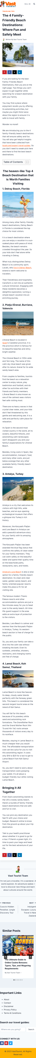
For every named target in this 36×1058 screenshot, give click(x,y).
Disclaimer (8, 1006)
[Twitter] (10, 1043)
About (6, 999)
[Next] (30, 956)
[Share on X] (14, 72)
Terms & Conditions (12, 1013)
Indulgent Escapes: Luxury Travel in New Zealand (28, 909)
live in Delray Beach (22, 268)
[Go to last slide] (5, 956)
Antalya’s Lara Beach (11, 572)
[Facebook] (2, 1043)
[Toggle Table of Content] (26, 162)
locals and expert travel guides (16, 145)
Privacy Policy (10, 1010)
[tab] (15, 979)
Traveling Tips (8, 11)
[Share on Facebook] (9, 72)
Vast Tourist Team (20, 39)
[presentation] (18, 945)
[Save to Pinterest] (4, 72)
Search (31, 1029)
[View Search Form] (34, 4)
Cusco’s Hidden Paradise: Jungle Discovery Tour (7, 908)
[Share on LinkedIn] (20, 72)
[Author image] (3, 39)
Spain (4, 343)
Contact (7, 1003)
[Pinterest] (6, 1043)
